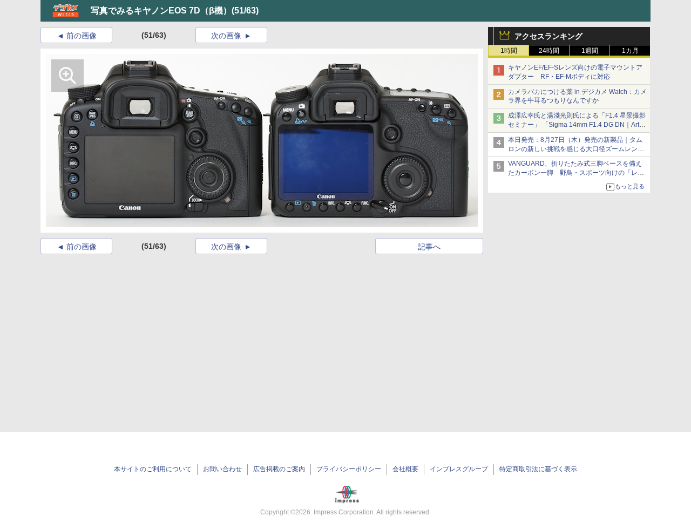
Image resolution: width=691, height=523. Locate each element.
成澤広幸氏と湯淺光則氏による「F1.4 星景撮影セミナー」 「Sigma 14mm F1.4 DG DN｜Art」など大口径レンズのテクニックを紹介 (577, 125)
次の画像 (226, 35)
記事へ (429, 246)
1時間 (508, 51)
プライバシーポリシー (348, 469)
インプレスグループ (459, 469)
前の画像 (81, 35)
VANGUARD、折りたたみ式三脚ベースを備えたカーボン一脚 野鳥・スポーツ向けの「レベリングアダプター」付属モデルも (576, 173)
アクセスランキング (548, 36)
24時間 (549, 51)
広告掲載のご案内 (279, 469)
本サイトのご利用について (153, 469)
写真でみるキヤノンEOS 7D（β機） (161, 10)
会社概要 (405, 469)
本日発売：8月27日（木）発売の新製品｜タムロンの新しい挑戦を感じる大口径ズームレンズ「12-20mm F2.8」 (576, 149)
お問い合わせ (222, 469)
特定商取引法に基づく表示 (538, 469)
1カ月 (630, 51)
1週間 (589, 51)
